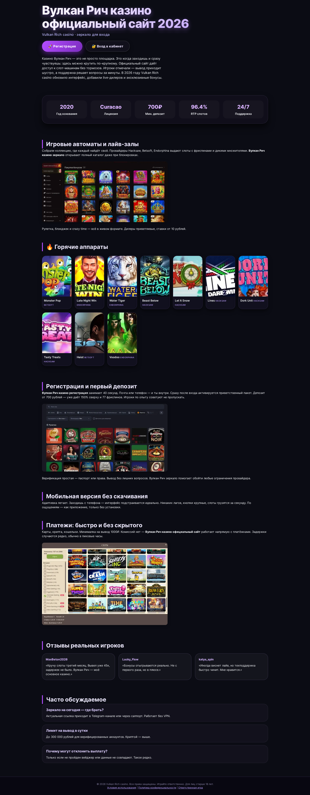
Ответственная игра (190, 787)
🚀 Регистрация (62, 46)
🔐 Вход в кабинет (107, 46)
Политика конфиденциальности (157, 787)
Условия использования (121, 787)
